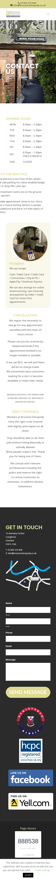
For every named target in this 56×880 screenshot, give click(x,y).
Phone (9, 632)
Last (8, 626)
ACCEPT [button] (28, 875)
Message (11, 659)
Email (8, 646)
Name (9, 603)
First (8, 615)
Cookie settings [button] (42, 870)
